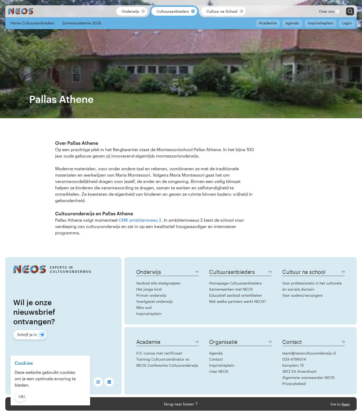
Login (347, 23)
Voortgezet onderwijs (154, 301)
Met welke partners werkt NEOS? (237, 301)
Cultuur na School (221, 11)
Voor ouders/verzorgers (302, 295)
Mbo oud (144, 307)
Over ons (326, 11)
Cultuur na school (303, 272)
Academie (268, 23)
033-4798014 (294, 359)
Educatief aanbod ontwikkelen (235, 295)
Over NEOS (218, 371)
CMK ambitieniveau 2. (141, 219)
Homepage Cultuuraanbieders (235, 283)
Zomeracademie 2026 (81, 23)
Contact (216, 359)
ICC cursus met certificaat (159, 353)
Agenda (216, 353)
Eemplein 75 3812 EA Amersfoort (299, 368)
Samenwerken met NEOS (231, 289)
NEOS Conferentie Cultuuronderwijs (167, 365)
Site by (340, 404)
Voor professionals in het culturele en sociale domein (312, 286)
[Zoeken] (350, 11)
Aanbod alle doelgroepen (158, 283)
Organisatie (223, 342)
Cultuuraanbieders (173, 11)
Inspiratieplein (320, 23)
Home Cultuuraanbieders (32, 23)
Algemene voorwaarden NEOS (308, 377)
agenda (292, 23)
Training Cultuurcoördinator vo (162, 359)
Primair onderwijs (151, 295)
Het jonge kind (149, 289)
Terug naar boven (179, 404)
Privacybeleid (294, 383)
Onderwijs (130, 11)
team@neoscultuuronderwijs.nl (309, 353)
